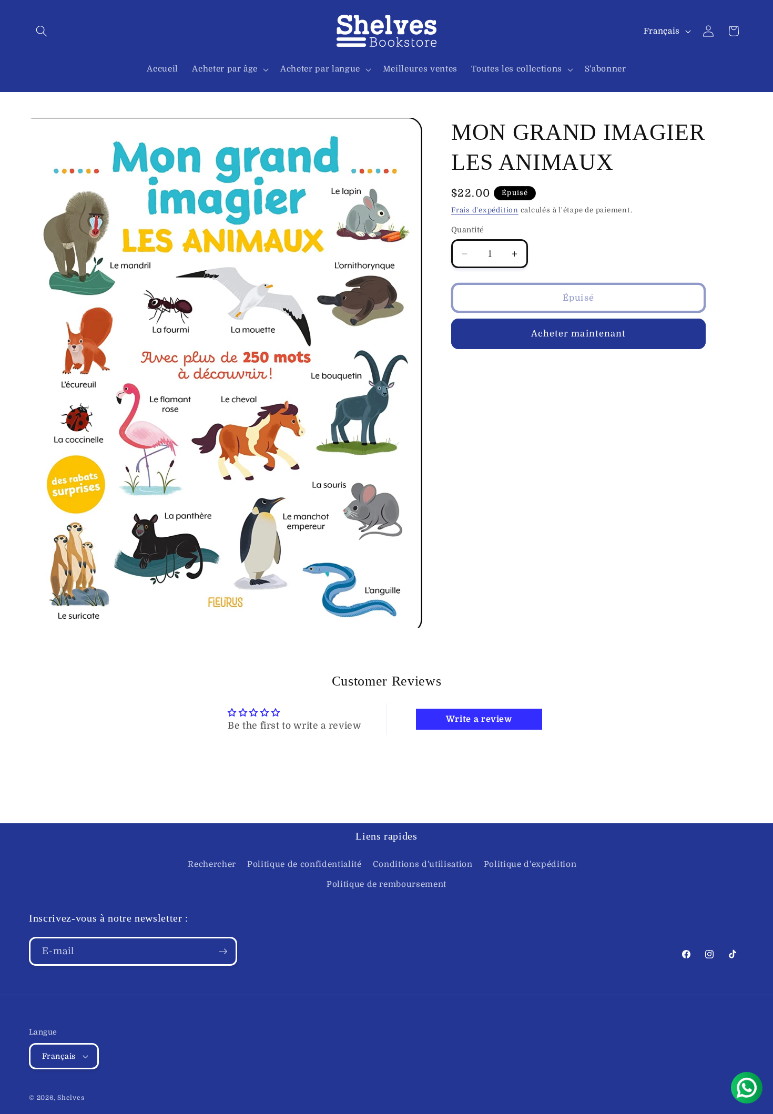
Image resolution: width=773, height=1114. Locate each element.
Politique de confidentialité (304, 865)
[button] (41, 31)
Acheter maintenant (578, 334)
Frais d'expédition (484, 210)
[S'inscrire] (223, 951)
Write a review (479, 719)
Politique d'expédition (530, 865)
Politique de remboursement (386, 884)
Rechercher (212, 865)
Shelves (70, 1098)
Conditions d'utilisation (423, 865)
